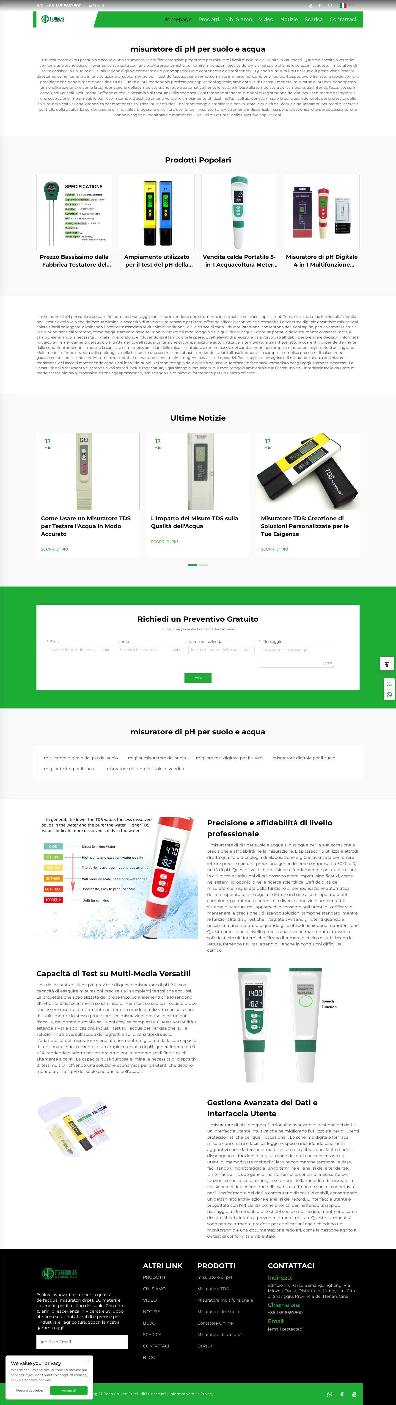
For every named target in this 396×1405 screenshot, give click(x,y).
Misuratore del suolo (218, 1311)
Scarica (314, 19)
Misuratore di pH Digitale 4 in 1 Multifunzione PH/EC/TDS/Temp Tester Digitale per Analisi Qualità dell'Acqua (322, 260)
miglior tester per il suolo (69, 768)
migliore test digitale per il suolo (229, 757)
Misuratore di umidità (219, 1334)
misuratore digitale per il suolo (303, 757)
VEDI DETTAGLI (74, 212)
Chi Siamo (239, 19)
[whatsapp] (389, 694)
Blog (149, 1323)
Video (266, 19)
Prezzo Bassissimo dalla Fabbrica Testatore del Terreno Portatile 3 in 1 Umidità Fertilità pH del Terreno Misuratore (74, 260)
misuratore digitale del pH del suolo (81, 757)
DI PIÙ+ (205, 1346)
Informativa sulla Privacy (191, 1394)
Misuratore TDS (213, 1288)
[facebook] (319, 6)
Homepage (177, 19)
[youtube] (310, 6)
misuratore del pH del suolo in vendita (144, 768)
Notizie (289, 19)
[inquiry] (389, 683)
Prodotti (208, 19)
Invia (198, 678)
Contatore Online (215, 1323)
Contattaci (343, 19)
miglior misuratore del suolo (157, 757)
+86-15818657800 (64, 5)
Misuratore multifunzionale (225, 1300)
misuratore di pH (214, 1277)
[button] (192, 565)
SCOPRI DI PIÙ (54, 549)
